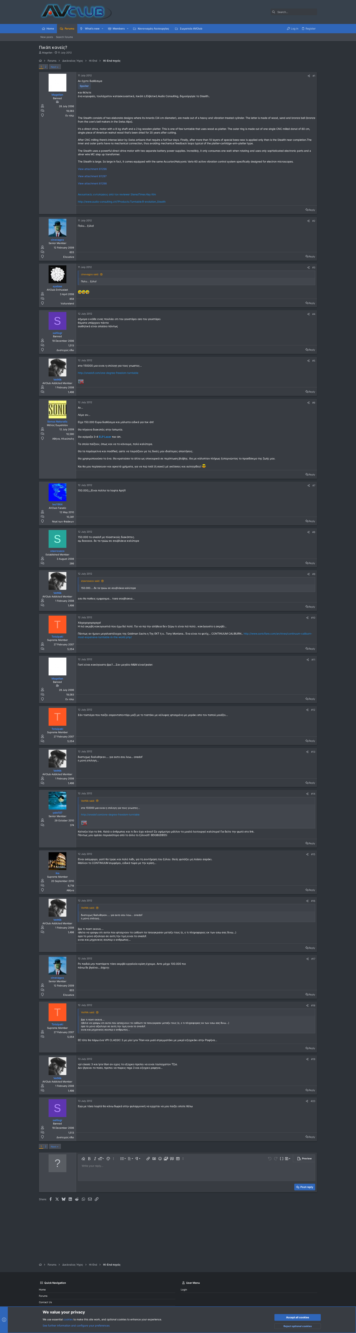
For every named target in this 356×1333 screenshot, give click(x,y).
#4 (313, 314)
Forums (43, 1295)
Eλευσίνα (68, 256)
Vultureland (67, 303)
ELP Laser (105, 436)
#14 (313, 793)
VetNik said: (88, 800)
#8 (313, 532)
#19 (313, 1059)
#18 (313, 1005)
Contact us (45, 1302)
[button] (102, 28)
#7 (313, 485)
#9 (313, 574)
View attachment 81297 (92, 176)
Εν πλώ (69, 115)
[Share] (308, 76)
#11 (313, 659)
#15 (313, 854)
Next (53, 66)
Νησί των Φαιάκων (63, 521)
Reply (312, 209)
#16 (313, 900)
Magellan (47, 52)
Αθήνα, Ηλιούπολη (63, 438)
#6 (313, 402)
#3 (313, 267)
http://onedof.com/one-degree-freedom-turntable (108, 372)
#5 (313, 360)
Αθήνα (70, 890)
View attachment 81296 (92, 168)
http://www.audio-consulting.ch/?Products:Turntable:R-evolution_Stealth (122, 201)
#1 (314, 75)
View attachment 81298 (92, 183)
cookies (68, 1319)
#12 (313, 709)
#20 (313, 1101)
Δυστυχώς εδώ (65, 350)
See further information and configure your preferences (76, 1325)
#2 (313, 220)
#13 (313, 751)
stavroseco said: (90, 580)
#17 (313, 958)
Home (42, 1289)
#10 (313, 617)
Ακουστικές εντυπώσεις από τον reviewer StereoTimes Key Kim (117, 194)
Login (184, 1289)
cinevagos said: (90, 274)
